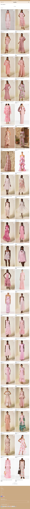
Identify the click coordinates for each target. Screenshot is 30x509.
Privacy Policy (2, 492)
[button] (1, 2)
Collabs (1, 493)
